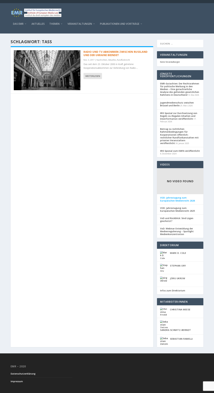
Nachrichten (102, 60)
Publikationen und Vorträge (119, 24)
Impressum (17, 381)
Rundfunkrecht (123, 60)
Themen (54, 24)
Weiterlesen (92, 76)
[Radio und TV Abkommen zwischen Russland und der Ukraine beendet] (47, 70)
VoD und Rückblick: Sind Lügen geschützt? (176, 219)
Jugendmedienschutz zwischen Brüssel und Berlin (177, 104)
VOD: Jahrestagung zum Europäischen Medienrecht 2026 (177, 199)
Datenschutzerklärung (23, 373)
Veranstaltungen (80, 24)
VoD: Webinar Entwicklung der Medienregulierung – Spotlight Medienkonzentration (177, 231)
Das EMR (18, 24)
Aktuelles (38, 24)
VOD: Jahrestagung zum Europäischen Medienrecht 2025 (177, 209)
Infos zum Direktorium (172, 290)
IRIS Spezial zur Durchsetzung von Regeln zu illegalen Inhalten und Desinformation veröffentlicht (178, 116)
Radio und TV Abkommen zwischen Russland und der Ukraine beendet (116, 53)
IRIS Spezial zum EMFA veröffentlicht (180, 150)
